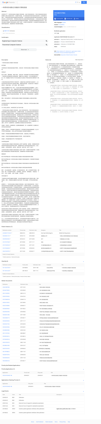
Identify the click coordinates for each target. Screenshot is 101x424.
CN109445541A (6, 339)
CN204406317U (6, 317)
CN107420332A (6, 245)
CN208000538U (6, 330)
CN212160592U (6, 293)
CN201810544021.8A (7, 375)
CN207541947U (6, 348)
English (64, 22)
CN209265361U (6, 336)
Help (69, 421)
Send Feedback (39, 421)
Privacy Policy (63, 421)
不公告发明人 (62, 24)
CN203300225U (6, 357)
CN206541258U (6, 314)
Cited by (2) (68, 51)
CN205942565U (6, 239)
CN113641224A (6, 270)
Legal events (74, 51)
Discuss (75, 54)
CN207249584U (6, 305)
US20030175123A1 (7, 233)
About (32, 421)
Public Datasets (49, 421)
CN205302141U (6, 235)
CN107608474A (6, 299)
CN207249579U (6, 251)
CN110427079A (6, 267)
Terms (56, 421)
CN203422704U (6, 324)
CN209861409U (6, 345)
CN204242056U (6, 327)
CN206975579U (6, 354)
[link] (9, 31)
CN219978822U (6, 351)
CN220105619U (6, 342)
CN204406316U (6, 360)
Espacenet (63, 54)
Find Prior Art (69, 18)
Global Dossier (69, 54)
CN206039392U (6, 308)
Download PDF (59, 18)
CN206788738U (6, 287)
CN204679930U (6, 290)
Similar (77, 18)
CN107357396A (6, 242)
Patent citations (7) (61, 51)
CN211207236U (6, 333)
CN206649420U (6, 321)
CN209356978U (6, 311)
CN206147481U (6, 302)
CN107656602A (6, 248)
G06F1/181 (6, 30)
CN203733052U (6, 296)
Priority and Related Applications (67, 52)
